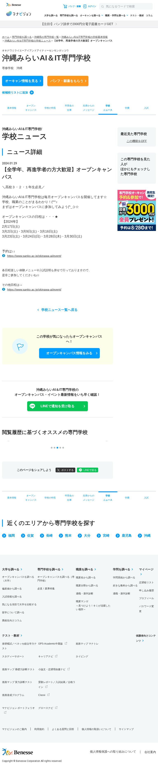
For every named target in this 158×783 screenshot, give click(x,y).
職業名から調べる (86, 577)
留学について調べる (13, 612)
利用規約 (39, 729)
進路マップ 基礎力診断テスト (18, 669)
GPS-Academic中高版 (50, 643)
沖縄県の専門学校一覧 (46, 37)
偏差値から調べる (12, 588)
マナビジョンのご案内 (14, 729)
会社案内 (150, 752)
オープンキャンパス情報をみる (69, 353)
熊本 (68, 535)
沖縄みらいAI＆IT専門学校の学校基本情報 (84, 37)
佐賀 (30, 535)
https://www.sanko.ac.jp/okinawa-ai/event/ (34, 255)
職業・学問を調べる (115, 15)
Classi (41, 695)
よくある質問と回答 (63, 729)
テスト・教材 (137, 15)
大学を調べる (51, 15)
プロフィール (146, 598)
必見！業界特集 (46, 588)
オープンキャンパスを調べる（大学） (18, 578)
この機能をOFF (137, 141)
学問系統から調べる (124, 577)
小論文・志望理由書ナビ (51, 669)
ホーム (5, 37)
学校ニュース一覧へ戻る (59, 309)
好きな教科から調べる (125, 585)
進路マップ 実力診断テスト (17, 682)
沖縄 (147, 535)
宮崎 (106, 535)
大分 (87, 535)
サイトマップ (126, 729)
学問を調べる (121, 569)
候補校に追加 (15, 92)
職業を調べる (84, 569)
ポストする (67, 470)
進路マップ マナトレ (87, 643)
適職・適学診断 (84, 593)
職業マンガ (93, 605)
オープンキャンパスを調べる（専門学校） (55, 578)
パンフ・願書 (66, 81)
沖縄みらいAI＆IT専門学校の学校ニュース (28, 40)
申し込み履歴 (146, 590)
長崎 (49, 535)
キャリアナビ (45, 656)
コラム (149, 15)
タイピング (82, 656)
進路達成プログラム (13, 695)
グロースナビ (45, 708)
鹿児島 (127, 535)
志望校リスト (146, 582)
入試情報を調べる (12, 596)
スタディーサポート (13, 656)
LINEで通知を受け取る (57, 406)
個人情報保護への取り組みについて (113, 751)
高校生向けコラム (12, 620)
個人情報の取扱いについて (96, 729)
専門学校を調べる (69, 15)
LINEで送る (90, 470)
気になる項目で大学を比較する (19, 604)
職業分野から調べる (87, 585)
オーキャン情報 (21, 81)
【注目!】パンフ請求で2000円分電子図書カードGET (77, 24)
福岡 (11, 535)
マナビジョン (18, 14)
